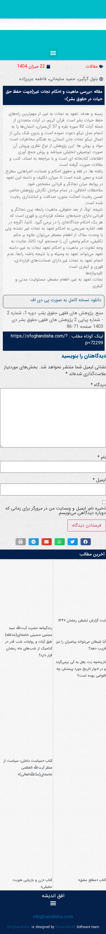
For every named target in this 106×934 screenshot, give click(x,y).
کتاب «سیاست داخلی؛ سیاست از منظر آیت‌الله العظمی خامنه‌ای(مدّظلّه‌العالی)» (27, 767)
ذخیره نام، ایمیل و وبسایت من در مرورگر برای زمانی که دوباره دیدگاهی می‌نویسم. (55, 510)
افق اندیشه (53, 896)
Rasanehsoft (65, 927)
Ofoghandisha (18, 927)
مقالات (92, 66)
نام (102, 457)
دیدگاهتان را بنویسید (83, 356)
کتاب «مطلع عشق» (92, 880)
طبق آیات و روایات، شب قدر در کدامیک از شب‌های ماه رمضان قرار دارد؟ (28, 648)
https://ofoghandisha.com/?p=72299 (57, 340)
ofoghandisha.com (53, 916)
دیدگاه (98, 385)
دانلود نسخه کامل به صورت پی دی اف (66, 300)
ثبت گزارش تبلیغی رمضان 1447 (82, 620)
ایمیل (99, 480)
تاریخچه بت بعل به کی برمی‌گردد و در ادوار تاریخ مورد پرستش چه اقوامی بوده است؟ (81, 669)
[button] (53, 52)
